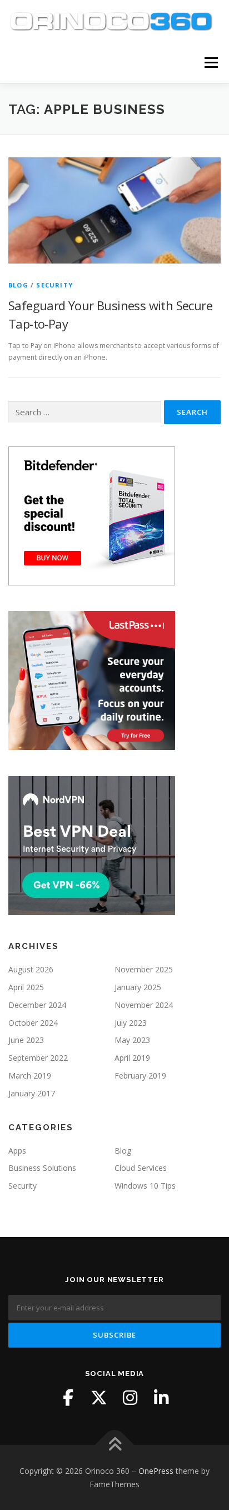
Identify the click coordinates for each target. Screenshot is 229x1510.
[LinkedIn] (161, 1397)
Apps (17, 1150)
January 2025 (137, 987)
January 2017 (31, 1093)
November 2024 (143, 1005)
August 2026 (30, 969)
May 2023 (132, 1040)
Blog (18, 285)
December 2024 (37, 1005)
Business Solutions (42, 1168)
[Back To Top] (115, 1445)
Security (54, 285)
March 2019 (29, 1075)
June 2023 (26, 1040)
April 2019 (132, 1057)
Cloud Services (140, 1168)
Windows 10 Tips (145, 1185)
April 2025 (26, 987)
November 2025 (143, 969)
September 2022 (38, 1057)
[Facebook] (67, 1397)
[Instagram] (130, 1397)
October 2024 (33, 1022)
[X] (99, 1397)
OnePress (155, 1471)
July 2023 (130, 1022)
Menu (210, 62)
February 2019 (140, 1075)
